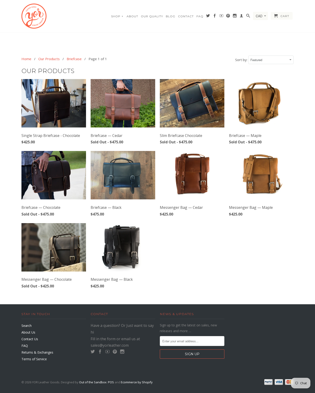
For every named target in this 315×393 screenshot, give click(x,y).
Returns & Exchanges (37, 352)
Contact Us (29, 339)
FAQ (199, 16)
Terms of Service (34, 359)
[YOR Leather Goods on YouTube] (221, 16)
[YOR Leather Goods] (53, 16)
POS (111, 382)
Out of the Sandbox (93, 382)
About (132, 16)
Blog (170, 16)
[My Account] (242, 16)
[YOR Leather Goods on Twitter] (208, 16)
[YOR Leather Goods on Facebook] (215, 16)
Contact (186, 16)
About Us (28, 332)
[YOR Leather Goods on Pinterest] (228, 16)
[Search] (248, 16)
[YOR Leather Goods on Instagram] (235, 16)
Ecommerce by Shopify (137, 382)
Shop (117, 16)
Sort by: (241, 59)
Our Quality (152, 16)
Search (26, 325)
